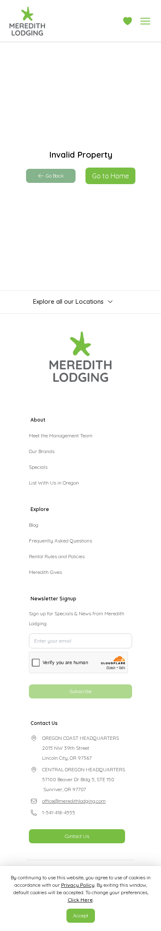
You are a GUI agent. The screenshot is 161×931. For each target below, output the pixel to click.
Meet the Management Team (60, 435)
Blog (33, 525)
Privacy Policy (78, 885)
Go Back (55, 176)
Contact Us (77, 836)
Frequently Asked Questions (60, 540)
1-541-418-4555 (58, 812)
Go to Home (110, 176)
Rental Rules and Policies (57, 556)
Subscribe (80, 691)
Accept (80, 915)
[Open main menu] (145, 21)
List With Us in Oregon (54, 483)
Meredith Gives (45, 572)
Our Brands (41, 451)
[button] (127, 21)
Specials (38, 467)
